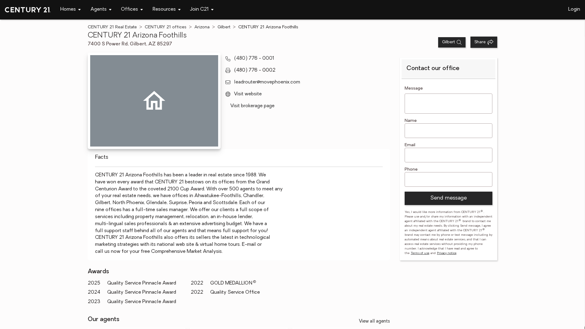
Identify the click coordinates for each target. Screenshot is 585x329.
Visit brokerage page (252, 106)
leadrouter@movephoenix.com (267, 82)
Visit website (248, 94)
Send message (448, 198)
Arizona (202, 27)
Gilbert (224, 27)
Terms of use (420, 253)
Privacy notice (446, 253)
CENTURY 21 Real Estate (112, 27)
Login (574, 9)
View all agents (374, 321)
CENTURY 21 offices (165, 27)
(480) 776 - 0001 (254, 58)
